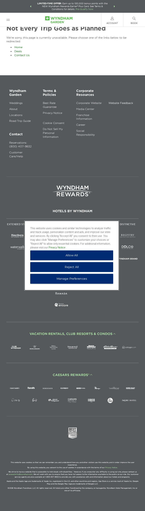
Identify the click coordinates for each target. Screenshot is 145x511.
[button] (30, 6)
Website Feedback (120, 103)
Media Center (85, 109)
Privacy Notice (52, 113)
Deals (18, 51)
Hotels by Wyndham (72, 211)
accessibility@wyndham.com (21, 474)
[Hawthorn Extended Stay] (17, 236)
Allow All (72, 255)
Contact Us (22, 55)
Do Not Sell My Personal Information (53, 133)
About (13, 109)
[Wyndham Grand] (127, 259)
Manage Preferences (72, 278)
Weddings (16, 103)
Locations (15, 115)
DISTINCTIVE (128, 224)
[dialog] (72, 255)
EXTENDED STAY (17, 224)
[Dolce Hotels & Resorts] (127, 248)
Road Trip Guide (20, 121)
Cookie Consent (53, 123)
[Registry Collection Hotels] (127, 236)
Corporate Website (88, 103)
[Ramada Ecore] (61, 305)
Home (18, 47)
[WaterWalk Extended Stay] (17, 248)
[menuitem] (8, 20)
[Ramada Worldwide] (61, 294)
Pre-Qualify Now (84, 9)
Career (80, 124)
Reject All (72, 267)
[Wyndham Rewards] (72, 191)
